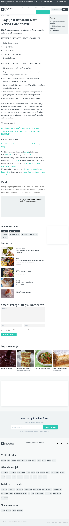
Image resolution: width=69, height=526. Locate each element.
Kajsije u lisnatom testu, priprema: (57, 27)
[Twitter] (26, 206)
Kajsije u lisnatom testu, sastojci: (57, 22)
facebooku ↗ (49, 1)
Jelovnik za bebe (20, 248)
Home (2, 15)
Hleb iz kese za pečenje (23, 292)
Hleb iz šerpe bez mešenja (24, 282)
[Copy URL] (26, 210)
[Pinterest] (30, 206)
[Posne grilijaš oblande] (25, 358)
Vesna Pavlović (20, 295)
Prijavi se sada (50, 427)
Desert (8, 15)
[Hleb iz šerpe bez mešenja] (7, 282)
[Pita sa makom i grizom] (7, 272)
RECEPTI (8, 155)
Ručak (17, 258)
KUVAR (16, 160)
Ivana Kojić (19, 264)
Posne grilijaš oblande (24, 368)
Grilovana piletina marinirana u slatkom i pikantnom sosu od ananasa (30, 261)
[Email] (22, 210)
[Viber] (38, 206)
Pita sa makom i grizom (23, 271)
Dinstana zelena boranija (42, 368)
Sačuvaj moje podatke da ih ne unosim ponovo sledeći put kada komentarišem (20, 330)
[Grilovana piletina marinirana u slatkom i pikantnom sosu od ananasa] (7, 261)
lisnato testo (14, 234)
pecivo (24, 234)
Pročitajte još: (55, 30)
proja (4, 237)
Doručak (18, 280)
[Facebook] (22, 206)
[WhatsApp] (34, 206)
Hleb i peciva (14, 231)
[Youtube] (67, 443)
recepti (26, 152)
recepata (29, 155)
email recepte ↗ (8, 4)
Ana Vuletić (56, 370)
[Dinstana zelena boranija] (43, 358)
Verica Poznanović (21, 274)
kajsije (5, 234)
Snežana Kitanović (23, 370)
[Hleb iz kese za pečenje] (7, 293)
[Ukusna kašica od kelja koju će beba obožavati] (7, 251)
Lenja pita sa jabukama (60, 368)
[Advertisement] (57, 235)
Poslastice (33, 234)
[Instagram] (61, 443)
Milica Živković (20, 284)
